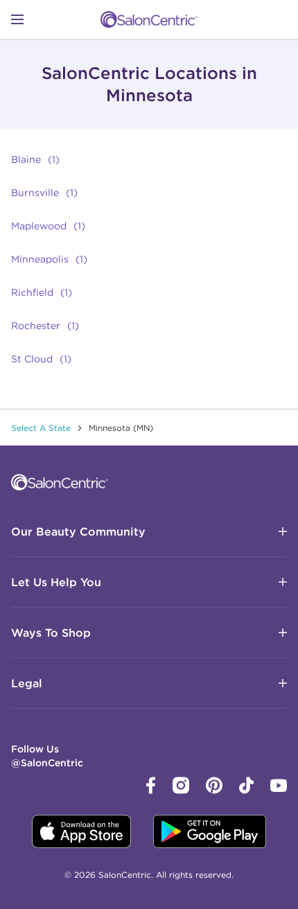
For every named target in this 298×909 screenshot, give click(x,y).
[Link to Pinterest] (214, 790)
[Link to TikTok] (246, 790)
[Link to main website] (149, 19)
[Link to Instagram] (181, 790)
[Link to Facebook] (151, 790)
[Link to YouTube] (278, 788)
